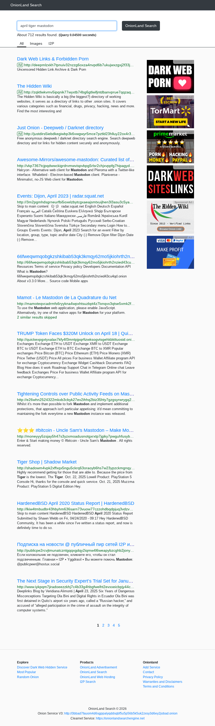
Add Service (151, 667)
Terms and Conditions (158, 686)
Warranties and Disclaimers (162, 681)
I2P (51, 43)
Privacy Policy (153, 677)
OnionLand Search (26, 5)
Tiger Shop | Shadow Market (47, 462)
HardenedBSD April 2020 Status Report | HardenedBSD (75, 503)
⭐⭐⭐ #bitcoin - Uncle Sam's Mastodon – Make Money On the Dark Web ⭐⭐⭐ (105, 430)
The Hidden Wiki (34, 86)
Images (36, 43)
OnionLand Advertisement (98, 667)
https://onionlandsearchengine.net (120, 718)
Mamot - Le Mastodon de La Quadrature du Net (66, 297)
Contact (148, 672)
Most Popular (26, 672)
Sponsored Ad (184, 61)
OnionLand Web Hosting (97, 677)
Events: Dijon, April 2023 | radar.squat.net (60, 196)
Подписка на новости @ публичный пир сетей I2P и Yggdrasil (84, 544)
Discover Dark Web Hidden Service (42, 667)
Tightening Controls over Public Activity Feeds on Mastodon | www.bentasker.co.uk (103, 393)
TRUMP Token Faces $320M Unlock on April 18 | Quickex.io (80, 333)
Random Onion (28, 677)
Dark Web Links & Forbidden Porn (53, 59)
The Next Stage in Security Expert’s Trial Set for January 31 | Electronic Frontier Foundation (113, 581)
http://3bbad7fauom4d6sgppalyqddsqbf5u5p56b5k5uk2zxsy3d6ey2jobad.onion (121, 713)
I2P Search (88, 681)
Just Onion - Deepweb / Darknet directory (60, 127)
